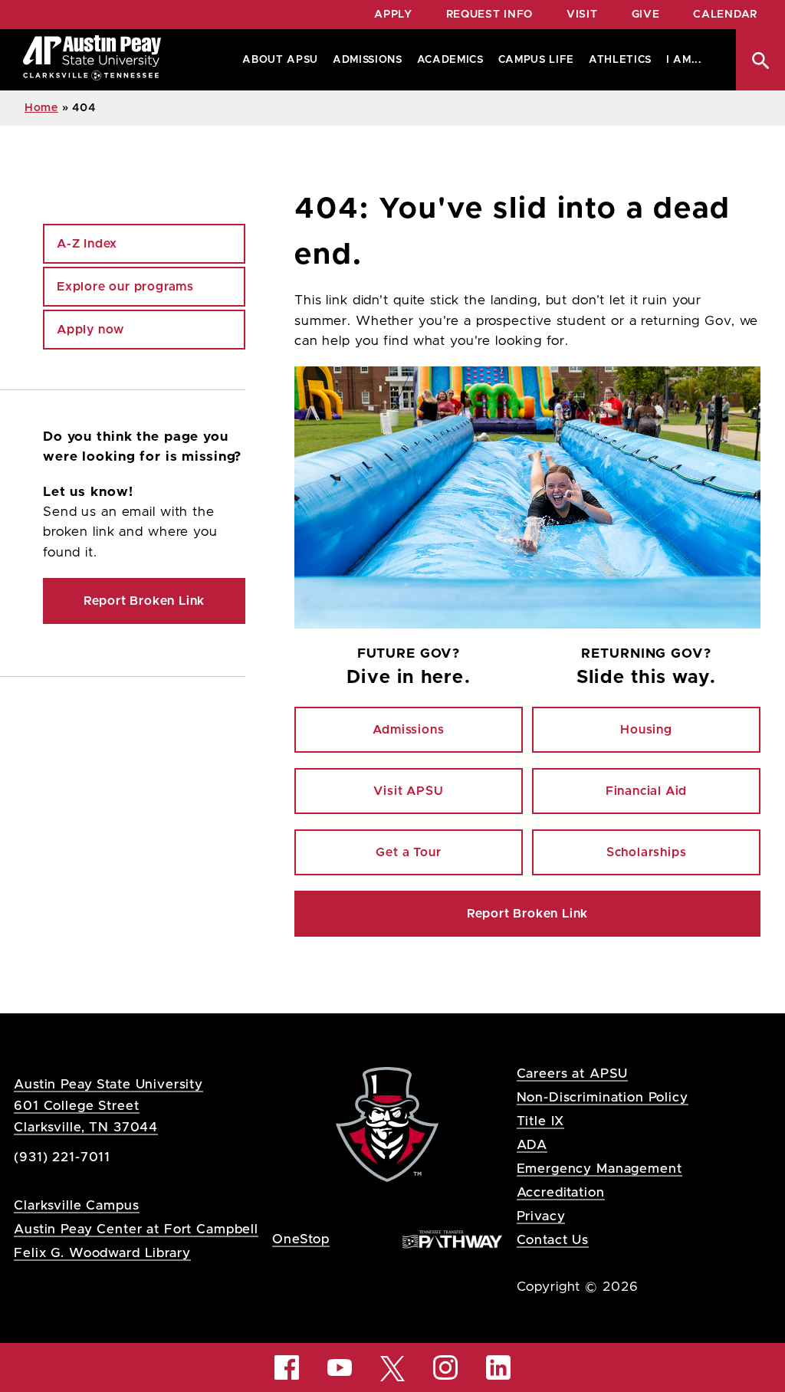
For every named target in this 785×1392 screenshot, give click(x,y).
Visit (582, 14)
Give (646, 14)
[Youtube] (339, 1367)
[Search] (760, 59)
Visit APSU (408, 791)
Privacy (541, 1216)
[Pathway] (452, 1238)
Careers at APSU (573, 1073)
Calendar (725, 14)
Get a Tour (408, 852)
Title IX (541, 1121)
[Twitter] (392, 1367)
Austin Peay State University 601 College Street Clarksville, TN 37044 (108, 1106)
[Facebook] (286, 1367)
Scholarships (646, 852)
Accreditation (561, 1192)
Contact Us (553, 1239)
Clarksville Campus (76, 1205)
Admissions (367, 59)
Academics (450, 59)
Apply (393, 14)
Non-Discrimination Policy (602, 1097)
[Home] (92, 59)
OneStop (301, 1239)
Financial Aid (646, 791)
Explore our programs (125, 287)
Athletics (620, 59)
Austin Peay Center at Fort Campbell (136, 1229)
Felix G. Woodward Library (102, 1252)
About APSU (280, 59)
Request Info (489, 14)
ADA (532, 1144)
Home (41, 108)
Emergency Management (599, 1168)
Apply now (90, 329)
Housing (646, 730)
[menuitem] (277, 59)
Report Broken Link (527, 914)
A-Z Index (87, 244)
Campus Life (536, 59)
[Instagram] (445, 1367)
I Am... (684, 59)
